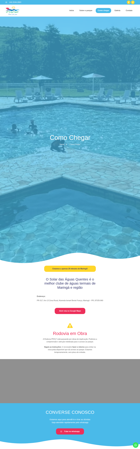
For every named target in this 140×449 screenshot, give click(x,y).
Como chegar (103, 10)
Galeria (117, 10)
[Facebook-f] (128, 2)
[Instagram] (133, 2)
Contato (129, 10)
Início (71, 10)
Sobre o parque (85, 10)
